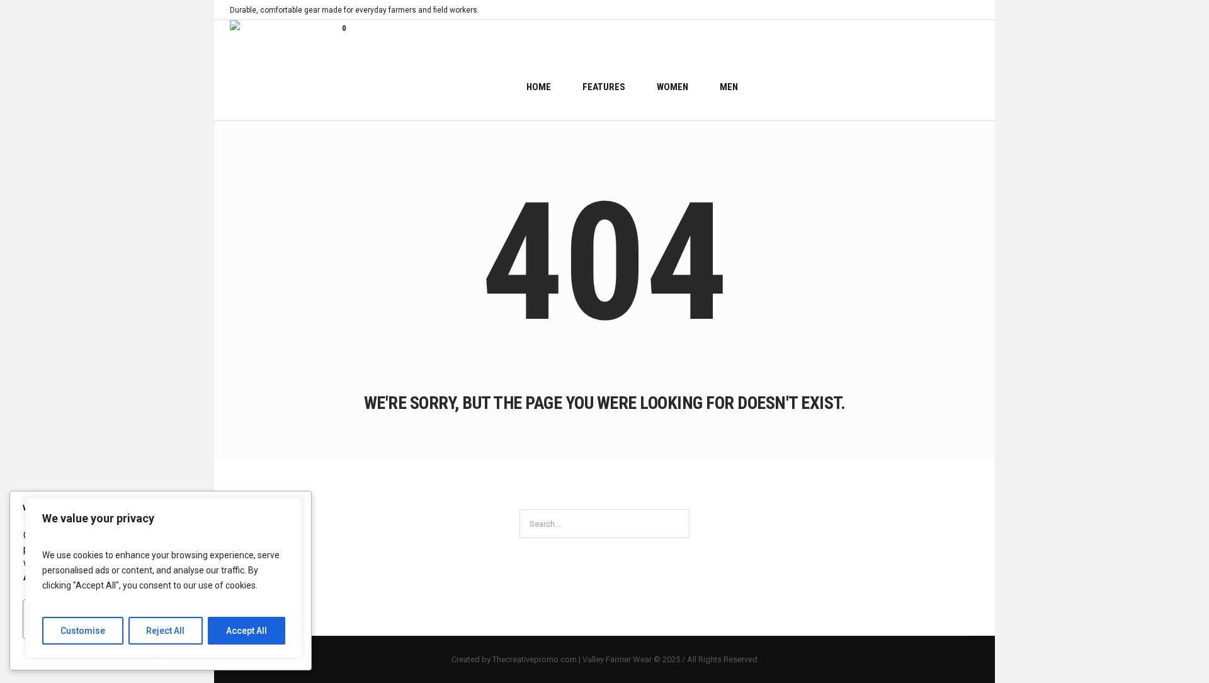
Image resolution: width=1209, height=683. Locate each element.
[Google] (943, 10)
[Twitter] (958, 10)
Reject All (165, 631)
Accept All (246, 631)
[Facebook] (929, 10)
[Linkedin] (914, 10)
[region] (163, 578)
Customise (82, 631)
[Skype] (972, 10)
